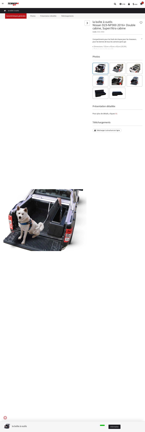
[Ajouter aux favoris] (141, 22)
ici (116, 113)
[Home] (5, 11)
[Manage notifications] (5, 417)
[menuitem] (115, 4)
